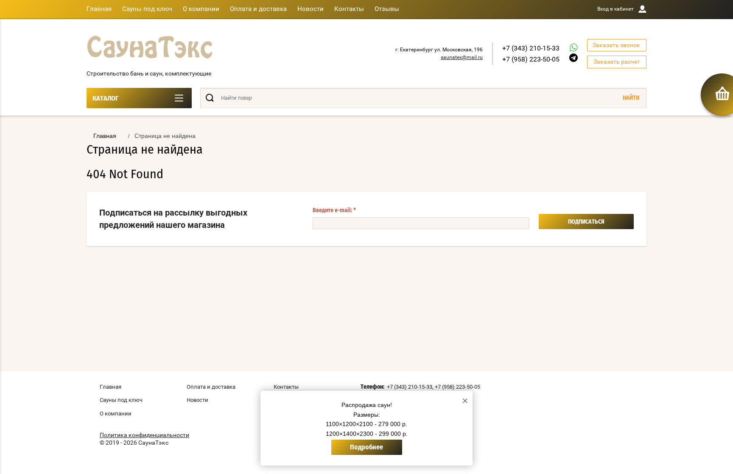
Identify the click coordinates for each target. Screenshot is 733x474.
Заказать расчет (616, 61)
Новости (310, 9)
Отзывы (387, 9)
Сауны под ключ (147, 9)
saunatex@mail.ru (462, 57)
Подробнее (366, 447)
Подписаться (586, 222)
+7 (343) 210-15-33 (531, 48)
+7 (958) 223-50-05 (531, 59)
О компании (201, 9)
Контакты (349, 9)
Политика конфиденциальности (144, 435)
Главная (99, 9)
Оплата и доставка (258, 9)
